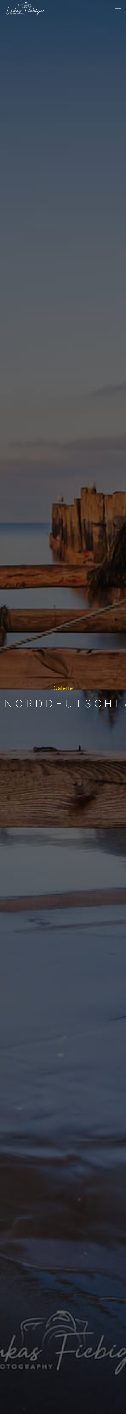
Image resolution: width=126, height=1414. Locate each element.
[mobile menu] (118, 9)
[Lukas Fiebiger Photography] (25, 8)
